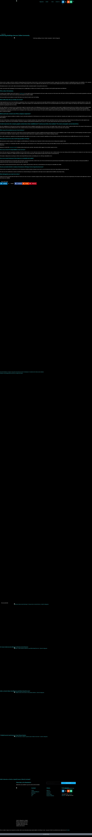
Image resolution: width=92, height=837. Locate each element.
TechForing (22, 93)
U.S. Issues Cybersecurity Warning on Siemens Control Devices (14, 647)
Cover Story (3, 34)
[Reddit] (68, 2)
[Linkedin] (63, 2)
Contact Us (58, 1)
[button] (62, 4)
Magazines (42, 1)
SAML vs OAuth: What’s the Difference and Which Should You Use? (15, 691)
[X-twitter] (65, 2)
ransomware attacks (13, 147)
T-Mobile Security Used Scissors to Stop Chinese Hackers (13, 735)
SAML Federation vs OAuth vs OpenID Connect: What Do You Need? (15, 779)
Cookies (68, 830)
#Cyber (47, 1)
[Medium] (71, 2)
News (52, 1)
